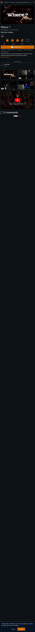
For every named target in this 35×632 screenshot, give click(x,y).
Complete (19, 50)
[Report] (31, 44)
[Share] (13, 44)
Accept (21, 629)
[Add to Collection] (22, 44)
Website (3, 50)
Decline (13, 629)
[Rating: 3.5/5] (17, 40)
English (5, 66)
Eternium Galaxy (7, 32)
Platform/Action (28, 50)
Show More (17, 61)
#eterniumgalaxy (5, 57)
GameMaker (4, 52)
